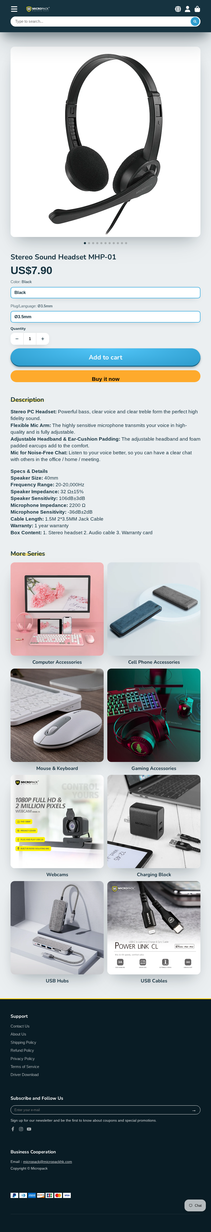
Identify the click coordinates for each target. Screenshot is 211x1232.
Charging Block (153, 826)
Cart (197, 9)
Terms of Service (25, 1066)
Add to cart (105, 357)
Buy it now (105, 379)
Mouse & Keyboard (57, 720)
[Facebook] (13, 1129)
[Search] (195, 21)
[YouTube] (29, 1129)
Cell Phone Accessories (153, 613)
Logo (38, 9)
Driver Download (25, 1074)
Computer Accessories (57, 613)
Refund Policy (22, 1050)
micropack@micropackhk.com (47, 1162)
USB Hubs (57, 932)
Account (187, 9)
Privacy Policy (23, 1058)
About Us (18, 1034)
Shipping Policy (23, 1042)
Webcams (57, 826)
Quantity (18, 328)
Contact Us (20, 1026)
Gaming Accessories (153, 720)
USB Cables (153, 932)
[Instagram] (21, 1129)
